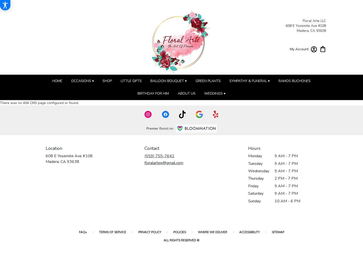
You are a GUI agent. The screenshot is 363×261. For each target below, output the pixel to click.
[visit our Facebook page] (165, 114)
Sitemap (278, 232)
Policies (179, 232)
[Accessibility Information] (5, 5)
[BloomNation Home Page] (196, 128)
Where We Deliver (212, 232)
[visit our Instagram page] (148, 114)
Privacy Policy (149, 232)
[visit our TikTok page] (182, 114)
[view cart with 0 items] (323, 49)
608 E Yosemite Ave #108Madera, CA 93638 (69, 158)
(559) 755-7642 (159, 156)
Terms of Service (112, 232)
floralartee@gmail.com (163, 163)
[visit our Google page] (199, 114)
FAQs (83, 232)
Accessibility (249, 232)
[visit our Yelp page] (215, 114)
